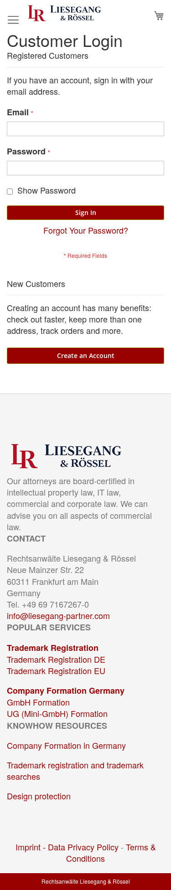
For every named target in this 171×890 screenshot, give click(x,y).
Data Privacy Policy (83, 847)
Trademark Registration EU (56, 670)
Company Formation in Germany (66, 745)
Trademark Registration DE (56, 659)
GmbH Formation (38, 702)
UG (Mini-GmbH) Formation (57, 713)
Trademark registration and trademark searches (75, 770)
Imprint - (32, 847)
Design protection (39, 796)
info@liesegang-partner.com (58, 615)
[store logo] (64, 13)
